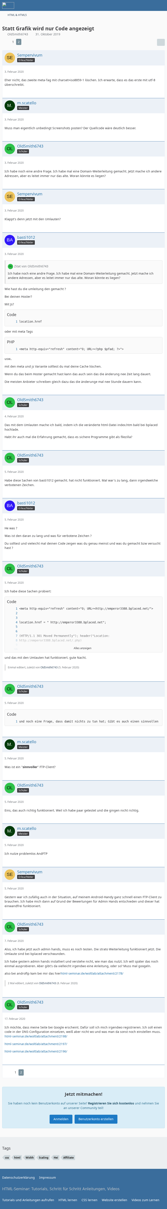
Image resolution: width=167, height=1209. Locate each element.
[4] (12, 622)
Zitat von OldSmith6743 (31, 266)
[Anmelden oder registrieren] (150, 5)
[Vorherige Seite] (6, 42)
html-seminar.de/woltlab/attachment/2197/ (36, 1044)
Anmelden (60, 1119)
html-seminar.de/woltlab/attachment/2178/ (92, 973)
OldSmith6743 (49, 667)
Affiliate (68, 1157)
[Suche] (139, 5)
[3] (12, 618)
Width (30, 1157)
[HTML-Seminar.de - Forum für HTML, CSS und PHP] (8, 5)
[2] (12, 613)
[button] (150, 601)
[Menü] (161, 5)
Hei (56, 1157)
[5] (12, 626)
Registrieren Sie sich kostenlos (111, 1103)
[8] (12, 640)
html (17, 1157)
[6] (12, 631)
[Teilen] (161, 42)
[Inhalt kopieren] (157, 314)
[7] (12, 636)
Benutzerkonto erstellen (96, 1119)
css (7, 1157)
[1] (12, 321)
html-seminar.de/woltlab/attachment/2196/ (36, 1051)
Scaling (43, 1157)
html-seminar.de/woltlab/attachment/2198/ (36, 1036)
